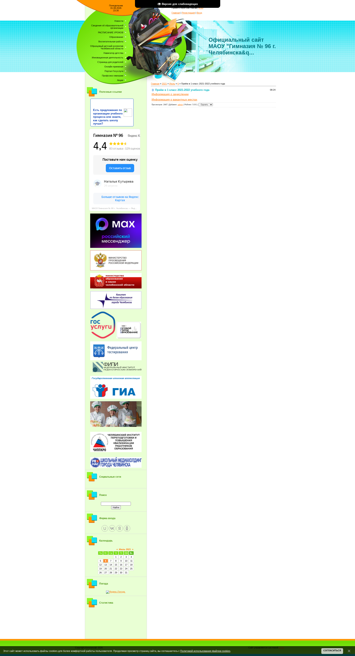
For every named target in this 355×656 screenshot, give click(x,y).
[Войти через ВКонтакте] (112, 528)
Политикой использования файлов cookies (205, 651)
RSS (201, 8)
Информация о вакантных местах (174, 99)
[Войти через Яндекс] (119, 528)
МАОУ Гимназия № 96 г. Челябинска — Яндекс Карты (116, 208)
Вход (199, 13)
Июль (172, 83)
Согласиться (332, 650)
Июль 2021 (125, 549)
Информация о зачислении (170, 94)
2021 (164, 83)
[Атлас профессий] (116, 414)
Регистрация (188, 13)
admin (180, 105)
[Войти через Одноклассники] (127, 528)
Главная (176, 13)
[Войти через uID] (104, 528)
